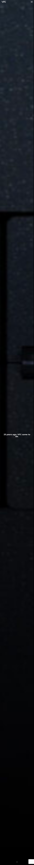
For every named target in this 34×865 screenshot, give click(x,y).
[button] (32, 2)
